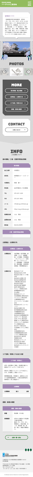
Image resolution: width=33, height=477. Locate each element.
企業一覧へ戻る (16, 437)
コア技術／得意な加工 (16, 103)
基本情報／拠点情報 (16, 91)
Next (28, 72)
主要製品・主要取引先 (16, 97)
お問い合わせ (16, 130)
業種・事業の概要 (16, 109)
